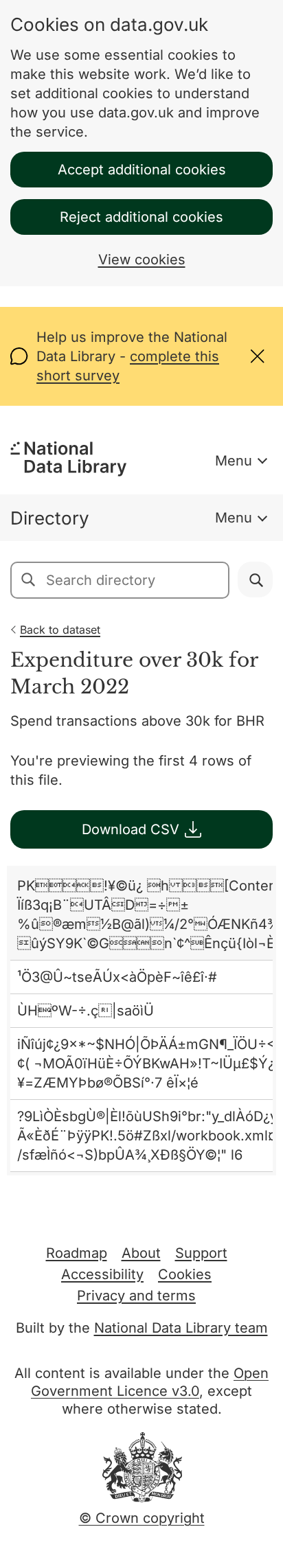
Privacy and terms (136, 1295)
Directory (49, 518)
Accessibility (102, 1274)
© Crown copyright (142, 1518)
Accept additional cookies (142, 169)
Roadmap (76, 1253)
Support (201, 1253)
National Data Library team (181, 1328)
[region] (141, 1020)
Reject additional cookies (141, 217)
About (141, 1253)
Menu (233, 460)
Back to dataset (60, 629)
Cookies (185, 1274)
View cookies (141, 259)
